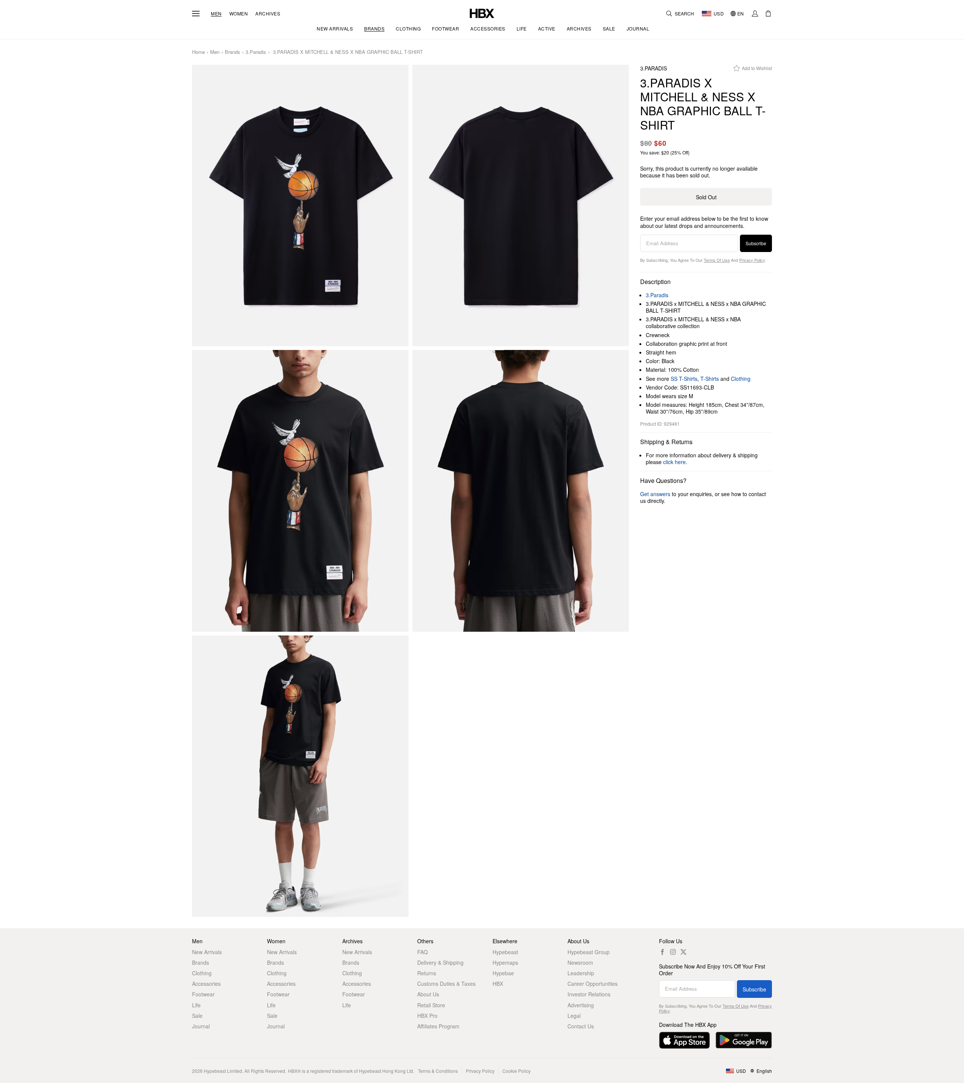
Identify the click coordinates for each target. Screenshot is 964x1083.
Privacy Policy (752, 260)
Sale (197, 1015)
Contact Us (580, 1026)
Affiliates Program (438, 1026)
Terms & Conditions (438, 1071)
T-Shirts (709, 378)
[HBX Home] (482, 12)
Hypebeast (505, 952)
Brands (232, 52)
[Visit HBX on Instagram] (673, 952)
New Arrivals (207, 952)
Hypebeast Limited (223, 1071)
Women (238, 13)
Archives (267, 13)
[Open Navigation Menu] (196, 13)
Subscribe (756, 243)
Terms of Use (717, 260)
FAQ (422, 952)
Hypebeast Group (588, 952)
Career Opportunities (592, 983)
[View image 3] (300, 491)
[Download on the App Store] (684, 1040)
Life (196, 1005)
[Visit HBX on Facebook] (662, 952)
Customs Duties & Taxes (446, 983)
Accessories (206, 983)
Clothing (740, 378)
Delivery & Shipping (440, 962)
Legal (574, 1015)
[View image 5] (300, 776)
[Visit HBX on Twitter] (683, 952)
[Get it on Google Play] (743, 1040)
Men (216, 13)
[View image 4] (520, 491)
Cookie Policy (516, 1071)
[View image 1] (300, 206)
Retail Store (431, 1005)
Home (198, 52)
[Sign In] (755, 13)
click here (674, 462)
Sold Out (706, 197)
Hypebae (503, 973)
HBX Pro (427, 1015)
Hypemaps (505, 962)
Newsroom (580, 962)
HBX (498, 983)
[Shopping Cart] (768, 13)
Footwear (203, 994)
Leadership (580, 973)
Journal (201, 1026)
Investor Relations (588, 994)
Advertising (580, 1005)
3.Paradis (256, 52)
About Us (428, 994)
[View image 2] (520, 206)
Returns (426, 973)
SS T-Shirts (684, 378)
